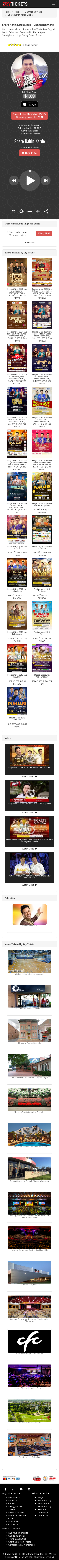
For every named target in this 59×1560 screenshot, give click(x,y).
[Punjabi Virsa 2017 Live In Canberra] (17, 572)
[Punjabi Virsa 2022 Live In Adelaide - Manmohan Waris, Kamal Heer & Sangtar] (42, 400)
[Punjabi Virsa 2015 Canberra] (42, 572)
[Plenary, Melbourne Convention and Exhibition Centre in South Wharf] (29, 1203)
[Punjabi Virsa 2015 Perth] (42, 615)
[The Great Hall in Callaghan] (29, 1444)
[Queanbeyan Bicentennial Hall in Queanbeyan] (29, 1065)
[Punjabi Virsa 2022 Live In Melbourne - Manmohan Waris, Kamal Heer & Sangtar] (17, 486)
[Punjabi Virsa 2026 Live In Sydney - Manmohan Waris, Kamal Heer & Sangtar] (42, 272)
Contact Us (43, 1515)
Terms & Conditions (43, 1511)
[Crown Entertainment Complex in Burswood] (29, 1134)
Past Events (14, 1497)
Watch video (28, 776)
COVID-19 (13, 1524)
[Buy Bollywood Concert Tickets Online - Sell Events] (15, 3)
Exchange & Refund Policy (44, 1505)
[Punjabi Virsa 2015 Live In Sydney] (17, 658)
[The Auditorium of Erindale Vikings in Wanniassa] (29, 1168)
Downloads (14, 1521)
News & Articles (16, 1512)
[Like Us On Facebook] (5, 1489)
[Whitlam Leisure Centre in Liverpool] (29, 961)
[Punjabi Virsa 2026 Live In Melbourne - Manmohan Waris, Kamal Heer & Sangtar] (17, 272)
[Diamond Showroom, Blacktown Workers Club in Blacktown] (29, 1307)
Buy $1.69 (45, 233)
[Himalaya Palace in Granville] (29, 1030)
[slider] (30, 171)
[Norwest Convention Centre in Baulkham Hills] (29, 1237)
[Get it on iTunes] (29, 104)
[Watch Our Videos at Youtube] (21, 1489)
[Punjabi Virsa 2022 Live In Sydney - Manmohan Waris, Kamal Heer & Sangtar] (17, 443)
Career (11, 1503)
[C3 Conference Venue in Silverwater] (29, 996)
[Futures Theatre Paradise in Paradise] (29, 1375)
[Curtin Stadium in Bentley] (29, 1272)
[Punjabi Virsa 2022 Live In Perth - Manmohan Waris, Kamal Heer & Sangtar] (42, 443)
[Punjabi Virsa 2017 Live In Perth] (17, 529)
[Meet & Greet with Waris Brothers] (42, 658)
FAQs (40, 1497)
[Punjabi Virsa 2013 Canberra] (17, 700)
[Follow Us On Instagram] (29, 1489)
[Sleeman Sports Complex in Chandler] (29, 1099)
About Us (12, 1500)
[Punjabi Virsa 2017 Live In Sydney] (42, 529)
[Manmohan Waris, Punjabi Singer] (29, 914)
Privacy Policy (44, 1500)
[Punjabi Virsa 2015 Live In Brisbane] (17, 615)
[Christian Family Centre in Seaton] (29, 1341)
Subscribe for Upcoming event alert (29, 115)
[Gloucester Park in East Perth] (29, 1410)
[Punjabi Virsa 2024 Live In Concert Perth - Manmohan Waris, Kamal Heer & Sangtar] (42, 357)
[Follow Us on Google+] (12, 1489)
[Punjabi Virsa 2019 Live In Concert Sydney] (42, 486)
